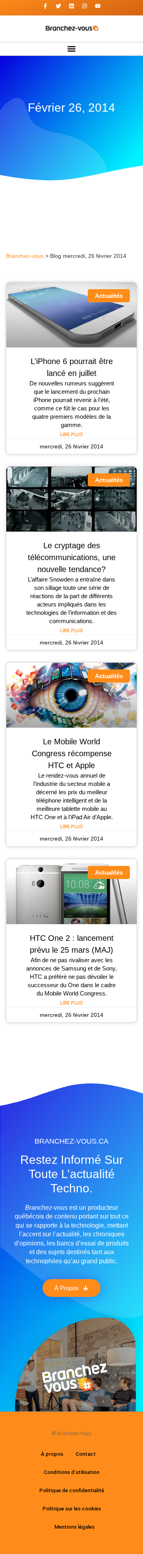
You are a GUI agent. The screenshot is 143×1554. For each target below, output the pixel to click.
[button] (71, 48)
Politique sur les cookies (72, 1509)
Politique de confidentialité (71, 1490)
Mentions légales (74, 1527)
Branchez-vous (25, 256)
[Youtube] (97, 5)
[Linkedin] (71, 5)
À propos (52, 1454)
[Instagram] (84, 5)
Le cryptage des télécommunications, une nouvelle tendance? (72, 557)
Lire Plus (71, 434)
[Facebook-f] (45, 5)
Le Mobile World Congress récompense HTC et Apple (72, 753)
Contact (85, 1454)
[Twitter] (58, 5)
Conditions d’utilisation (71, 1472)
